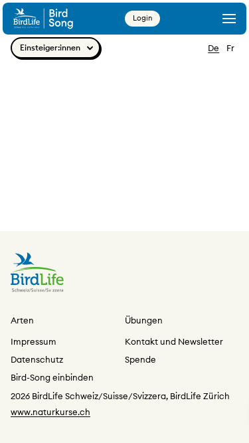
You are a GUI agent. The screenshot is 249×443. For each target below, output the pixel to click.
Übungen (144, 320)
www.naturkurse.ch (50, 411)
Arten (22, 320)
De (213, 48)
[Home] (43, 18)
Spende (140, 359)
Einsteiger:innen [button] (50, 47)
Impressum (33, 341)
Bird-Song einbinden (52, 377)
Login (142, 18)
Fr (230, 48)
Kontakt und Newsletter (174, 341)
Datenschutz (37, 359)
